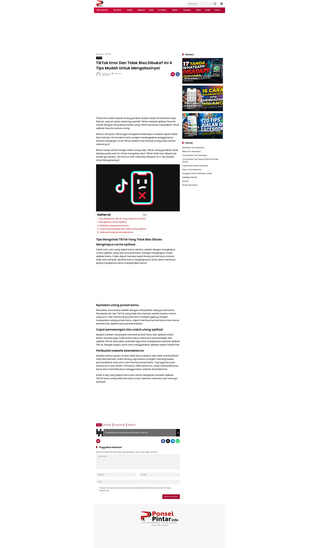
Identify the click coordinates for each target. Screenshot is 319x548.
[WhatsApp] (178, 441)
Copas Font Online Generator (195, 165)
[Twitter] (168, 441)
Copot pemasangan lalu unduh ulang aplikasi (123, 228)
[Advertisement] (159, 32)
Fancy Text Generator (191, 169)
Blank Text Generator (191, 151)
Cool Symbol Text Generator (194, 155)
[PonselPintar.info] (99, 3)
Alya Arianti (106, 73)
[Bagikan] (178, 74)
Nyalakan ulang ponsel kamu (114, 225)
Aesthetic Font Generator (193, 147)
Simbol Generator (190, 185)
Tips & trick (120, 425)
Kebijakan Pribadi (189, 177)
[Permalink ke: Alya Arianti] (99, 74)
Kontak (185, 181)
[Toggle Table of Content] (143, 215)
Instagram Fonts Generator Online (197, 173)
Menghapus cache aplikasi (113, 222)
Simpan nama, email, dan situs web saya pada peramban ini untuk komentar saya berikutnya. (135, 489)
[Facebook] (163, 441)
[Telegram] (173, 441)
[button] (214, 4)
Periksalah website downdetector (116, 232)
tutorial (132, 425)
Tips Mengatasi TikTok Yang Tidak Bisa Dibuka (122, 218)
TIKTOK (99, 58)
